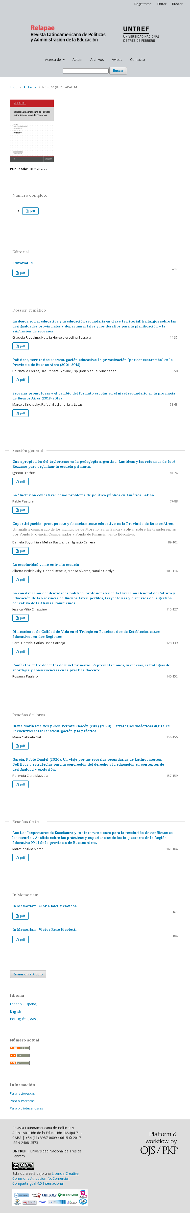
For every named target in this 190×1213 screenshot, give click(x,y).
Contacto (137, 59)
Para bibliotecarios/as (26, 1108)
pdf (32, 211)
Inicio (14, 87)
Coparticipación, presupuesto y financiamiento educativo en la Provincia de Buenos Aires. (94, 529)
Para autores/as (22, 1101)
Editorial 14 (22, 263)
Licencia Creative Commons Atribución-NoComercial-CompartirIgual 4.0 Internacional (45, 1178)
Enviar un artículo (28, 974)
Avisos (117, 59)
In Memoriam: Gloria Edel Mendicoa (44, 906)
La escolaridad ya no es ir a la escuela (45, 564)
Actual (77, 59)
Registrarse (143, 3)
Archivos (97, 59)
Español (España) (23, 1003)
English (15, 1011)
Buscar (118, 70)
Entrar (161, 3)
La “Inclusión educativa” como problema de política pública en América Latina (83, 495)
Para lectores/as (22, 1093)
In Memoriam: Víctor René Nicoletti (44, 929)
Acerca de (53, 59)
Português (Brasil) (24, 1018)
